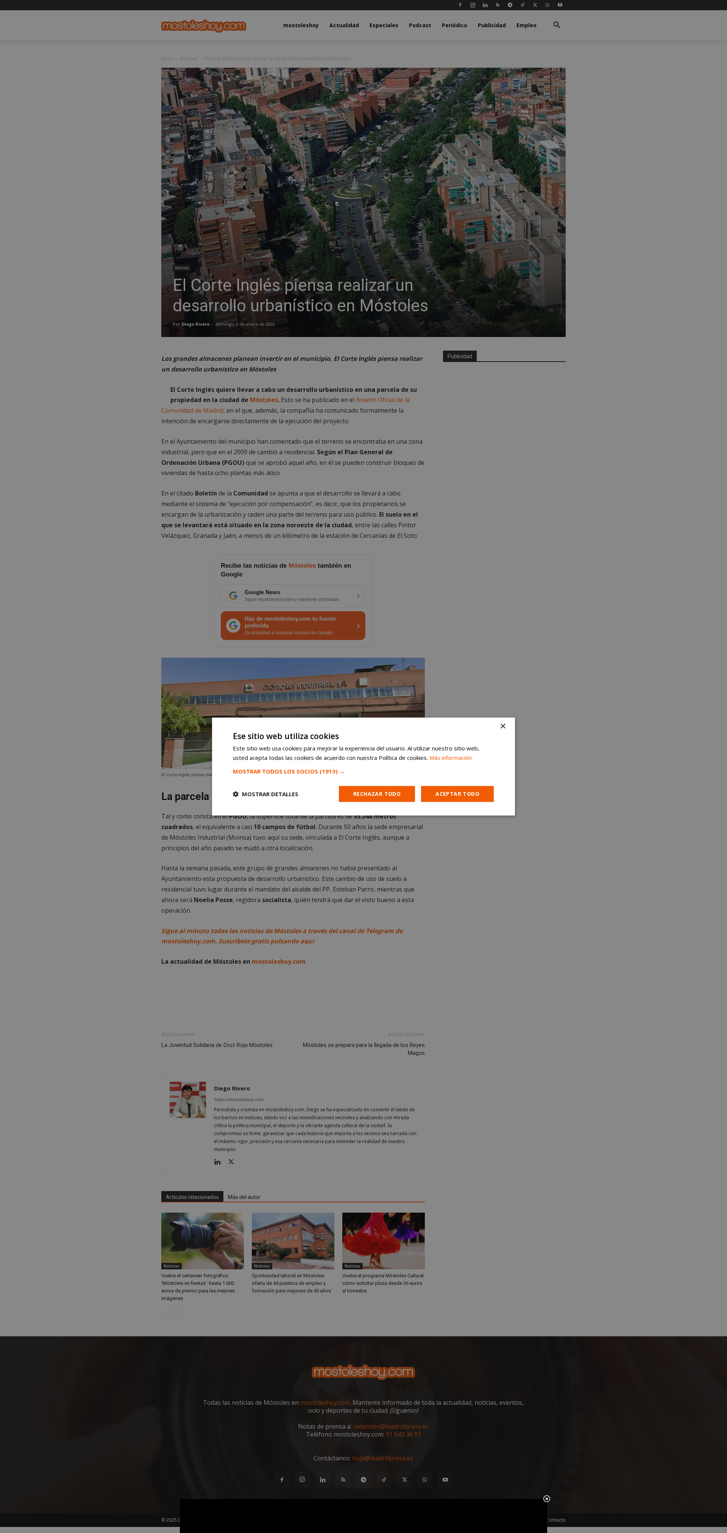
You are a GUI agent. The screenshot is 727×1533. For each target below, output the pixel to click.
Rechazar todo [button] (377, 793)
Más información (450, 757)
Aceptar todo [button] (457, 793)
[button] (363, 771)
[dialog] (363, 767)
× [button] (502, 726)
